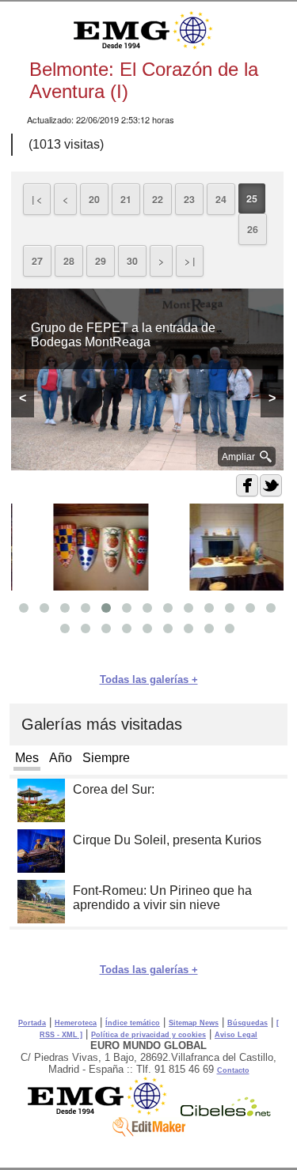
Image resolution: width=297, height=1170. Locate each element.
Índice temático (132, 1023)
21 (125, 199)
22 (157, 199)
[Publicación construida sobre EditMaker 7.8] (148, 1133)
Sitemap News (194, 1023)
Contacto (233, 1070)
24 (221, 199)
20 (94, 199)
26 (252, 229)
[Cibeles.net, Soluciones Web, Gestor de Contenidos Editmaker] (226, 1112)
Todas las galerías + (149, 679)
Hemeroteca (76, 1023)
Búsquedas (247, 1023)
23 (189, 199)
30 (132, 261)
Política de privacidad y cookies (148, 1035)
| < (37, 199)
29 (100, 261)
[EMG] (102, 1112)
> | (190, 261)
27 (37, 261)
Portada (32, 1023)
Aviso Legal (236, 1035)
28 (68, 261)
